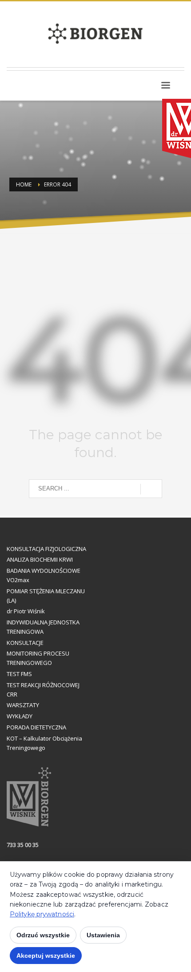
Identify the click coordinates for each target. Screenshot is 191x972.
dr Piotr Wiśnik (26, 611)
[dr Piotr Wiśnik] (183, 88)
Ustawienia (103, 935)
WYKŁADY (19, 716)
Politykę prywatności (42, 914)
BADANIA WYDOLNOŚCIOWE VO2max (43, 575)
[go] (151, 489)
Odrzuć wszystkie (43, 935)
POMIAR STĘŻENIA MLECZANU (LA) (46, 595)
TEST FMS (19, 674)
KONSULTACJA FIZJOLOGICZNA (46, 549)
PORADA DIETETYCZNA (36, 727)
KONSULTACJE (25, 643)
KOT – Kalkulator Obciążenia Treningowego (44, 743)
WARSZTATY (23, 705)
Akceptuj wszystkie (45, 955)
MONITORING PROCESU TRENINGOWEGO (38, 658)
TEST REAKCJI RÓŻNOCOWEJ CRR (43, 689)
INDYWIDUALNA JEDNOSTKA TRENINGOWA (43, 627)
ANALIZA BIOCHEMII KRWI (40, 559)
